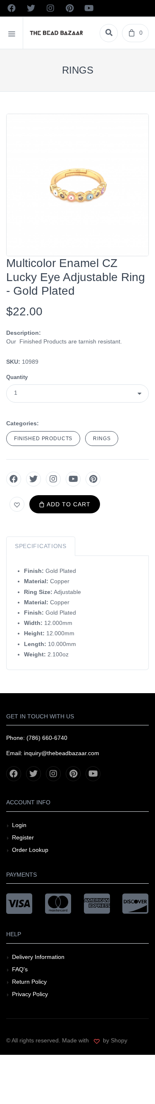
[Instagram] (53, 479)
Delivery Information (38, 957)
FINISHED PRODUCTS (43, 438)
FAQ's (20, 969)
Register (23, 837)
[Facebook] (13, 479)
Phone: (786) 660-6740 (36, 737)
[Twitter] (33, 479)
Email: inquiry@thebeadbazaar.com (52, 753)
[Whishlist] (17, 504)
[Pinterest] (93, 479)
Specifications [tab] (41, 546)
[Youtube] (73, 479)
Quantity (17, 377)
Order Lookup (30, 849)
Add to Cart (68, 504)
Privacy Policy (30, 994)
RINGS (101, 438)
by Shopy (114, 1040)
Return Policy (29, 981)
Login (19, 825)
